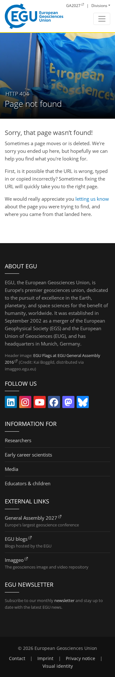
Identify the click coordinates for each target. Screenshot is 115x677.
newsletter (64, 600)
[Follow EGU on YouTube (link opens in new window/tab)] (40, 403)
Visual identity (57, 666)
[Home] (34, 16)
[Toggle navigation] (101, 19)
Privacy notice (80, 658)
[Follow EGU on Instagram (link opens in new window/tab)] (25, 403)
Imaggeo (14, 560)
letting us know (92, 199)
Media (11, 469)
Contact (17, 658)
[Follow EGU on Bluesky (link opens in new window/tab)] (83, 403)
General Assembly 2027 (31, 518)
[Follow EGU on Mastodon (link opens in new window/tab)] (68, 403)
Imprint (45, 658)
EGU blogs (16, 539)
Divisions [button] (99, 5)
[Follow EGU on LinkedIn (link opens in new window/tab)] (11, 403)
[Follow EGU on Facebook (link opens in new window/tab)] (54, 403)
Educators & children (27, 483)
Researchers (18, 440)
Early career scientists (28, 454)
